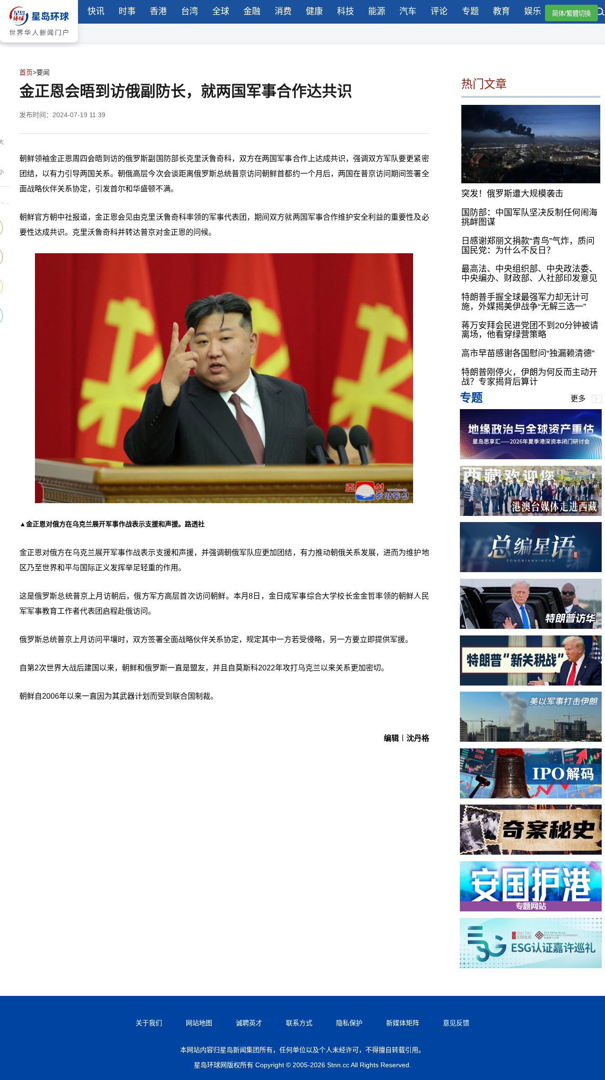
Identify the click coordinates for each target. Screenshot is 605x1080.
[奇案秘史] (531, 852)
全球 (220, 11)
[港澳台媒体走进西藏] (531, 513)
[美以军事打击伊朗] (531, 739)
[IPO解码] (531, 796)
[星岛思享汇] (531, 457)
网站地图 (199, 1023)
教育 (501, 11)
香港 (158, 11)
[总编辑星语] (531, 570)
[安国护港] (531, 909)
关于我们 (149, 1023)
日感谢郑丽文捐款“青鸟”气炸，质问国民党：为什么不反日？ (528, 245)
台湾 (189, 11)
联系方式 (299, 1023)
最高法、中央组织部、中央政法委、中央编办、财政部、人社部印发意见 (529, 273)
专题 (470, 11)
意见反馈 (456, 1023)
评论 (439, 11)
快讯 (95, 11)
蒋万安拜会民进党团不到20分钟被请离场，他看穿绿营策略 (529, 330)
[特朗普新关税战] (531, 683)
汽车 (407, 11)
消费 (283, 11)
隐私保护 (349, 1023)
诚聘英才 (249, 1023)
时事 (127, 11)
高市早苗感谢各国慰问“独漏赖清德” (528, 353)
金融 (251, 11)
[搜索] (600, 12)
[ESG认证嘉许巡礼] (531, 965)
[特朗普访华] (531, 626)
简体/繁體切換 (571, 13)
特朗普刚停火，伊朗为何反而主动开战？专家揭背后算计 (529, 377)
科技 (345, 11)
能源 (376, 11)
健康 (314, 11)
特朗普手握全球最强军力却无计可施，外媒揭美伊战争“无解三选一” (525, 301)
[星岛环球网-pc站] (39, 45)
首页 (26, 72)
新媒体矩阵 (402, 1023)
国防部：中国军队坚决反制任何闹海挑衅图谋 (529, 217)
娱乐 (532, 11)
